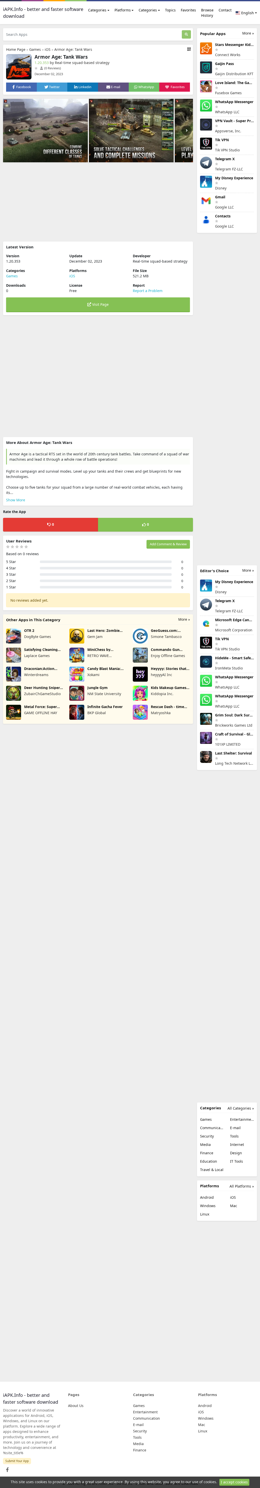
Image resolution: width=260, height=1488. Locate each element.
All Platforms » (242, 1186)
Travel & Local (211, 1169)
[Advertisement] (98, 201)
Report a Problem (147, 290)
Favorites (188, 10)
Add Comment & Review (168, 544)
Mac (233, 1205)
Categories (97, 10)
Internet (237, 1144)
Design (236, 1152)
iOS (48, 49)
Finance (206, 1152)
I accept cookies (234, 1482)
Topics (170, 10)
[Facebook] (6, 1468)
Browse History (207, 13)
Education (208, 1161)
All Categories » (241, 1108)
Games (35, 49)
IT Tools (236, 1161)
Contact (225, 10)
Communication (212, 1127)
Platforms (123, 10)
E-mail (235, 1127)
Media (205, 1144)
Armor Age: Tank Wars (73, 49)
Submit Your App (17, 1461)
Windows (208, 1205)
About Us (76, 1405)
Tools (234, 1136)
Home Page (15, 49)
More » (184, 619)
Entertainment (242, 1119)
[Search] (186, 34)
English (247, 12)
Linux (204, 1214)
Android (207, 1197)
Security (207, 1136)
